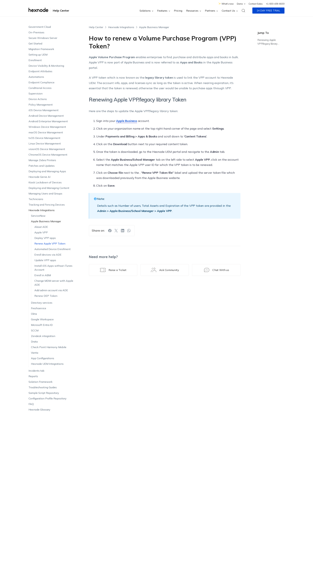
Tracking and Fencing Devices (47, 204)
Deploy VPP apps (45, 238)
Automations (36, 76)
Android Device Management (46, 115)
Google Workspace (42, 319)
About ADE (41, 226)
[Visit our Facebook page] (110, 230)
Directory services (41, 302)
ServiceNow (38, 215)
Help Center (61, 10)
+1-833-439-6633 (275, 3)
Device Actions (38, 99)
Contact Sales (256, 3)
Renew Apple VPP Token (49, 243)
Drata (34, 341)
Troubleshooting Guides (43, 387)
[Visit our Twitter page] (116, 230)
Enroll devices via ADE (47, 254)
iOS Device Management (44, 110)
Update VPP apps (45, 260)
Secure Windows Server (43, 38)
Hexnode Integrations (42, 210)
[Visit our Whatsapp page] (129, 230)
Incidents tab (36, 370)
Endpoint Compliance (41, 82)
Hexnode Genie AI (39, 176)
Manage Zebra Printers (42, 160)
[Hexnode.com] (38, 10)
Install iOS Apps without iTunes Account (53, 267)
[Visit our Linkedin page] (122, 230)
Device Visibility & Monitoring (46, 65)
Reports (33, 376)
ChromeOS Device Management (48, 154)
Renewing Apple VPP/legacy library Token (267, 42)
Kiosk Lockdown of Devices (45, 182)
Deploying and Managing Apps (47, 171)
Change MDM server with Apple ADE (53, 282)
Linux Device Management (45, 143)
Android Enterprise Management (48, 121)
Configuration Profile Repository (48, 398)
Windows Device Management (47, 126)
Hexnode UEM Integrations (47, 363)
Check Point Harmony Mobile (48, 347)
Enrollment (35, 60)
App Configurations (42, 358)
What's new (228, 3)
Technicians (36, 199)
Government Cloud (40, 26)
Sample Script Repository (44, 392)
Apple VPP (41, 232)
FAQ (31, 404)
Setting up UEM (38, 54)
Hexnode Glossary (39, 409)
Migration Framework (41, 49)
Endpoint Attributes (40, 71)
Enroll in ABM (42, 275)
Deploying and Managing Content (49, 188)
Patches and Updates (42, 165)
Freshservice (38, 308)
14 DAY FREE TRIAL (268, 10)
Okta (34, 313)
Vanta (34, 352)
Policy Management (41, 104)
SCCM (34, 330)
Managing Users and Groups (45, 193)
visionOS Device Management (47, 149)
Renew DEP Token (45, 295)
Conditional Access (40, 88)
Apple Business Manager (46, 221)
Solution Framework (40, 381)
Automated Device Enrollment (52, 249)
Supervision (36, 93)
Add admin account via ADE (51, 290)
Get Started (35, 43)
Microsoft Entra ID (42, 325)
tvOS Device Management (44, 138)
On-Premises (36, 32)
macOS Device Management (46, 132)
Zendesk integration (43, 336)
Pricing (178, 10)
